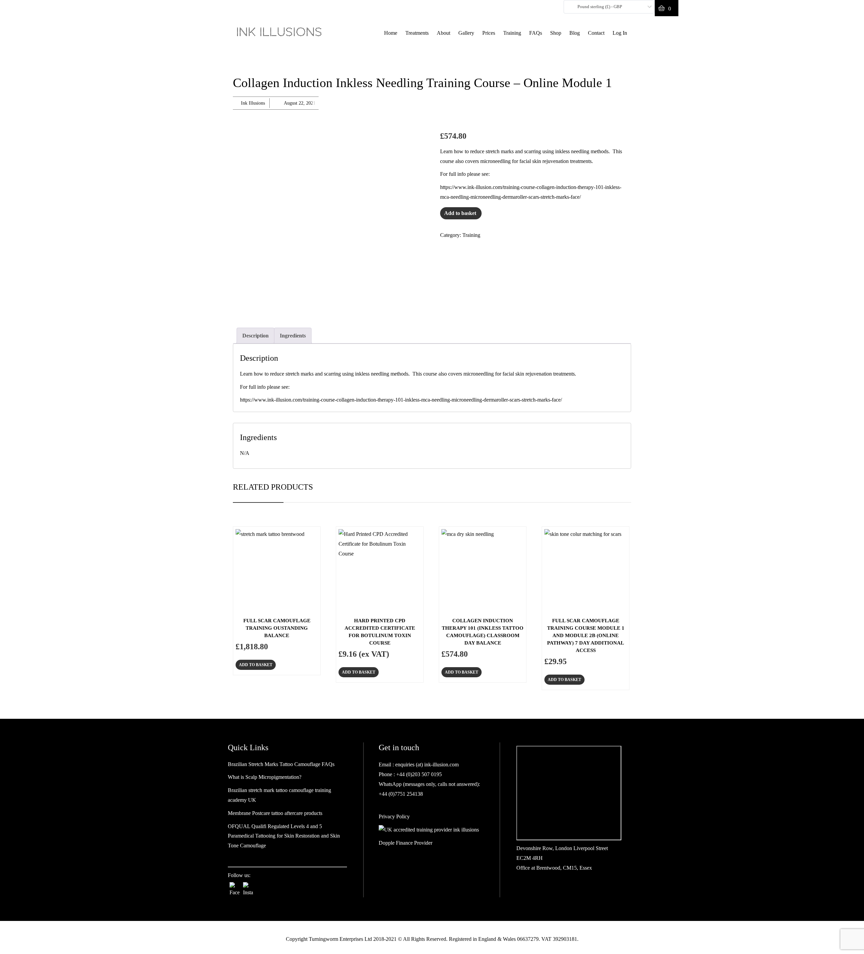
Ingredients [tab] (293, 335)
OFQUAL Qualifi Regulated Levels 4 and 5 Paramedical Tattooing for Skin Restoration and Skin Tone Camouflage (284, 836)
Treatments (417, 33)
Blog (574, 33)
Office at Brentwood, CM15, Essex (554, 868)
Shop (555, 33)
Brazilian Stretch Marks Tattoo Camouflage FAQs (281, 764)
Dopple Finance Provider (405, 843)
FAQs (535, 33)
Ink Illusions (253, 103)
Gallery (466, 33)
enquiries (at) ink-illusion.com (426, 764)
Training (512, 33)
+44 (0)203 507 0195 (418, 774)
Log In (620, 33)
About (443, 33)
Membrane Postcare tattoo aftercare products (275, 813)
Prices (488, 33)
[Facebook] (235, 887)
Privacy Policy (394, 816)
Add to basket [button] (255, 664)
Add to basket (460, 213)
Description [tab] (255, 335)
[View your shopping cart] (666, 8)
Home (390, 33)
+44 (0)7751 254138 (401, 794)
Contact (596, 33)
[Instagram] (248, 887)
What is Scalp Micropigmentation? (264, 777)
